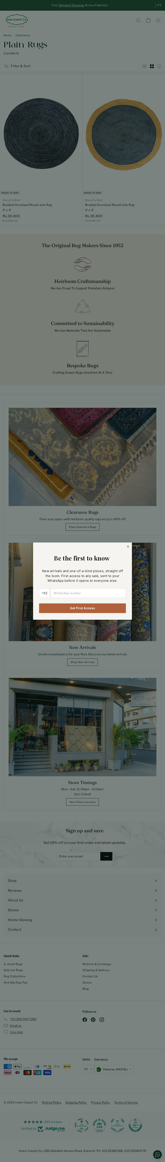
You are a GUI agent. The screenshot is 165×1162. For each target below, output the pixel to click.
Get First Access (82, 608)
